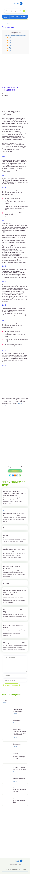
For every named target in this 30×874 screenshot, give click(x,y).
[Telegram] (17, 475)
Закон (17, 16)
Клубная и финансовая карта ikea (19, 800)
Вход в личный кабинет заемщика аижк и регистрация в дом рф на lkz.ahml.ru (14, 493)
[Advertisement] (15, 71)
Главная (12, 867)
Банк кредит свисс (19, 778)
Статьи (5, 702)
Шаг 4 (10, 39)
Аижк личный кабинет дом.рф (13, 513)
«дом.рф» (6, 535)
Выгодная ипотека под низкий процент (19, 768)
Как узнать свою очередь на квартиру (13, 626)
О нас (5, 700)
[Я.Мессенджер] (10, 475)
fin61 (18, 4)
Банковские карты (5, 16)
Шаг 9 (10, 50)
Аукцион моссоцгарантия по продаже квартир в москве (19, 755)
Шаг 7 (10, 42)
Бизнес (12, 16)
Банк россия (17, 744)
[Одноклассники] (15, 475)
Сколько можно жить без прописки (11, 567)
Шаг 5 (10, 40)
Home (5, 23)
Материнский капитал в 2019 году (13, 611)
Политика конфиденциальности (12, 869)
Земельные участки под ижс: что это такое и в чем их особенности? (14, 592)
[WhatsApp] (20, 475)
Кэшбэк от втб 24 (18, 720)
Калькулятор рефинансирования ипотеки (19, 789)
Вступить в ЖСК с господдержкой (15, 35)
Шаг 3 (10, 37)
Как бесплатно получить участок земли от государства (14, 550)
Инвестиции (24, 16)
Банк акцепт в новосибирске (17, 710)
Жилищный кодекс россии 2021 (14, 643)
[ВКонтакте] (13, 475)
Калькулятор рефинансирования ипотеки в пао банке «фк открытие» (19, 732)
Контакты (18, 867)
